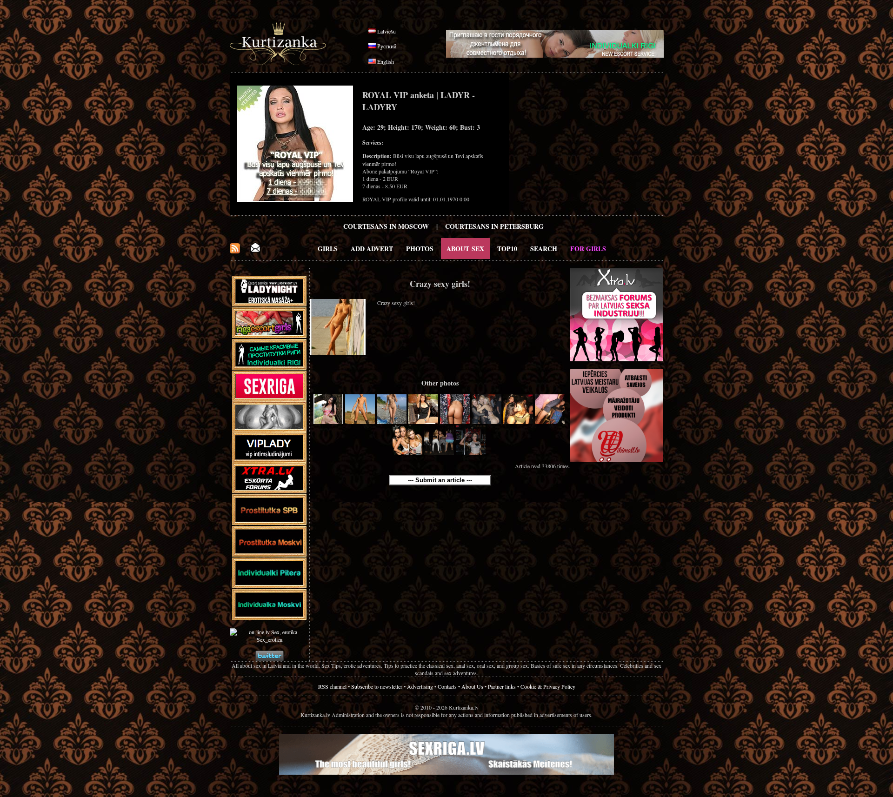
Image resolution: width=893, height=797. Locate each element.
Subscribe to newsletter (376, 686)
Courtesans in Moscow (386, 226)
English (385, 61)
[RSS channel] (235, 251)
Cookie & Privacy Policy (547, 686)
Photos (419, 248)
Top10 (507, 248)
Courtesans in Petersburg (494, 226)
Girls (328, 248)
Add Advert (372, 248)
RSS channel (332, 686)
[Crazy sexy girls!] (328, 421)
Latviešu (386, 31)
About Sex (465, 248)
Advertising (420, 686)
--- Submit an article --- (440, 480)
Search (543, 248)
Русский (386, 46)
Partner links (502, 686)
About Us (472, 686)
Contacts (447, 686)
